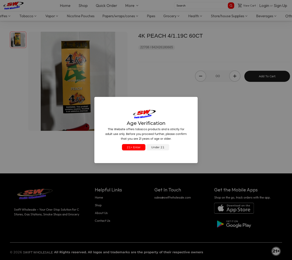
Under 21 (157, 147)
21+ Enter (134, 147)
